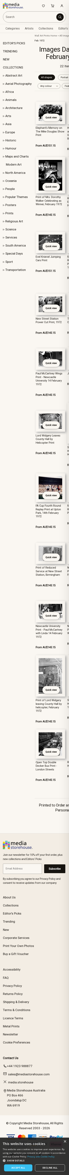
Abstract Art (13, 75)
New (6, 930)
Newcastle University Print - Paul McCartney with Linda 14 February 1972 (49, 631)
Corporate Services (16, 938)
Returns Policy (13, 994)
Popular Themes (16, 197)
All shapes (46, 77)
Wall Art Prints (42, 35)
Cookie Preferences (16, 1042)
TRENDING (10, 51)
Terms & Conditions (16, 1010)
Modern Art (14, 164)
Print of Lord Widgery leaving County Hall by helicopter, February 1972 (49, 706)
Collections (46, 28)
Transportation (15, 270)
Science (10, 229)
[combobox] (30, 17)
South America (15, 245)
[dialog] (34, 1156)
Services (11, 237)
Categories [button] (13, 28)
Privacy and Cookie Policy (41, 1156)
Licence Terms (13, 1018)
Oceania (11, 181)
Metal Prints (11, 1026)
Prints (9, 213)
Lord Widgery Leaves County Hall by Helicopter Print (48, 439)
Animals (11, 100)
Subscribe (55, 868)
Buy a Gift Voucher (16, 954)
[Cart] (52, 5)
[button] (34, 1160)
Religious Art (14, 221)
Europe (10, 132)
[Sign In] (62, 5)
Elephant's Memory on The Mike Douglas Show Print (50, 131)
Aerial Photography (18, 84)
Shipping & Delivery (16, 1002)
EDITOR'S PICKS (14, 43)
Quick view (51, 117)
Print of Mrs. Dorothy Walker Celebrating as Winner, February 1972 (49, 201)
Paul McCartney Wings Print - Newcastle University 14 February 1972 (49, 379)
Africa (9, 92)
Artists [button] (29, 28)
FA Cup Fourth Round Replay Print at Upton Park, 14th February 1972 (48, 511)
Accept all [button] (18, 1167)
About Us (9, 897)
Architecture (13, 108)
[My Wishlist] (43, 5)
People (10, 189)
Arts (8, 116)
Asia (8, 124)
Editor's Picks (12, 913)
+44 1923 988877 (19, 1066)
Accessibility (11, 969)
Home (53, 35)
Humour (10, 148)
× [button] (64, 1141)
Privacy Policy (12, 986)
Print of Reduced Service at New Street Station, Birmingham (49, 571)
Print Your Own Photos (18, 946)
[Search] (60, 17)
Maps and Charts (17, 156)
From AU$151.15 (46, 145)
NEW (6, 59)
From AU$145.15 (46, 215)
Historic (10, 140)
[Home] (15, 6)
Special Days (14, 253)
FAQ (6, 978)
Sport (9, 262)
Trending (9, 921)
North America (15, 173)
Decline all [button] (50, 1167)
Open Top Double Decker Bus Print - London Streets (46, 766)
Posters (10, 205)
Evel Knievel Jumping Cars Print (48, 258)
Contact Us (10, 1058)
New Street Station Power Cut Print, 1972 (49, 320)
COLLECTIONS (13, 67)
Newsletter (10, 1034)
